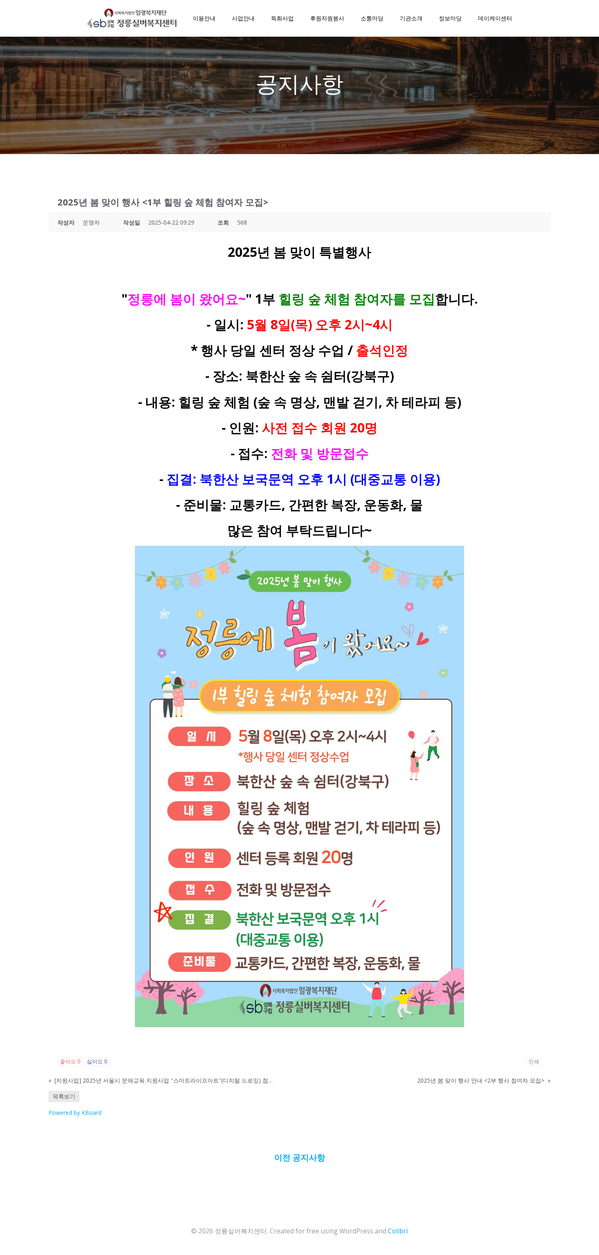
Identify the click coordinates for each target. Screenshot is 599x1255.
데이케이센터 (495, 18)
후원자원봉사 (327, 18)
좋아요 (70, 1062)
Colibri (398, 1230)
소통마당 (372, 18)
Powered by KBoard (74, 1112)
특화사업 (282, 18)
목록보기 (64, 1096)
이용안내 (204, 18)
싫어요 (97, 1062)
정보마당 (450, 18)
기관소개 (411, 18)
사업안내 (243, 18)
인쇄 (534, 1062)
